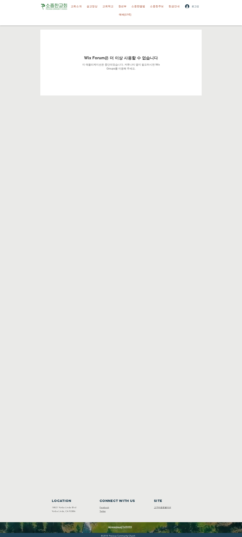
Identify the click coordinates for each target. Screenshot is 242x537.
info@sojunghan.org (114, 527)
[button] (108, 6)
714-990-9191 (127, 527)
